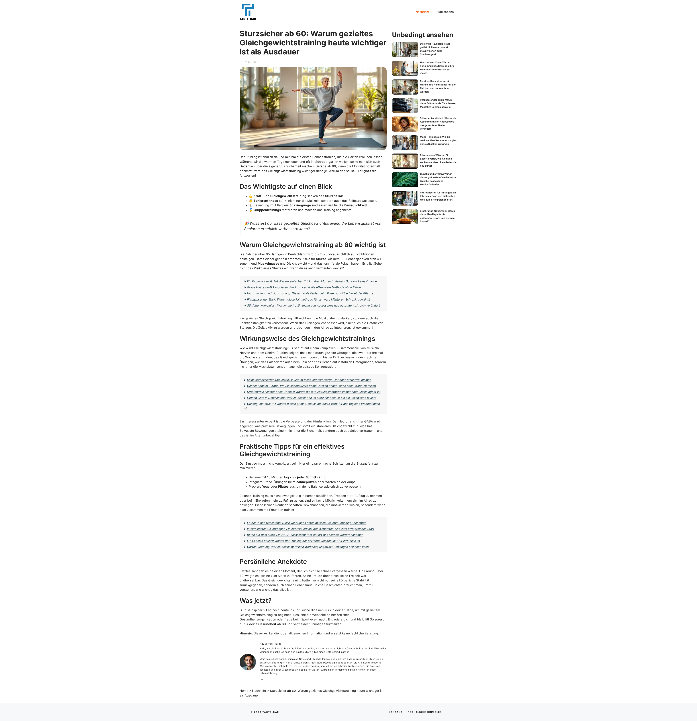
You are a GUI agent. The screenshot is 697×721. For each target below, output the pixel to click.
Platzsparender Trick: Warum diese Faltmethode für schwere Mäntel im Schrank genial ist (308, 299)
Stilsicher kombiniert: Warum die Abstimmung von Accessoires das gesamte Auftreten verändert (313, 305)
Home (244, 691)
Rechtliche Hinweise (424, 712)
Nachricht (422, 12)
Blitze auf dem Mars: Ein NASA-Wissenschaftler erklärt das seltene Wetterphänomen (305, 535)
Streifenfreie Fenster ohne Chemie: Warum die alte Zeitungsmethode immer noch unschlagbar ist (313, 392)
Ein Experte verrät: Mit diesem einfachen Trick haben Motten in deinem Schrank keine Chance (312, 281)
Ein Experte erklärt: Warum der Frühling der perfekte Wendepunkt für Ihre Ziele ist (303, 541)
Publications (445, 12)
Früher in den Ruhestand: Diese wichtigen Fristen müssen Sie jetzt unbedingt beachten (306, 523)
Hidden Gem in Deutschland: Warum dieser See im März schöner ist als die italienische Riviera (311, 398)
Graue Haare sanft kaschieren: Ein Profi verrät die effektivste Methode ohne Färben (304, 287)
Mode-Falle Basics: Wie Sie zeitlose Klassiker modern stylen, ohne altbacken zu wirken (438, 140)
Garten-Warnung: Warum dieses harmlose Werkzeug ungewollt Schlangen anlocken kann (308, 547)
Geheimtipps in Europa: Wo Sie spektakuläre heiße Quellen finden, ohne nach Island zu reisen (311, 386)
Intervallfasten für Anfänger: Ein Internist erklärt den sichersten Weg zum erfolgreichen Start (310, 529)
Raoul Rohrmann (270, 643)
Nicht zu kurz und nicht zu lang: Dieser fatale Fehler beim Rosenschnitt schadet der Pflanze (310, 293)
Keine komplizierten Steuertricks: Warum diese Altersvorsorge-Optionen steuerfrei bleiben (309, 380)
